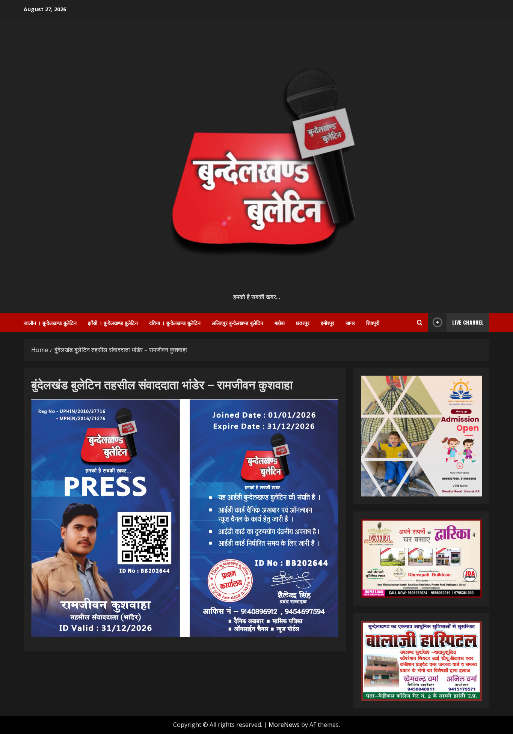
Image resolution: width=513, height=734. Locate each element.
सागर (350, 322)
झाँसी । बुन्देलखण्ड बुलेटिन (113, 322)
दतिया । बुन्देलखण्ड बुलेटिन (175, 322)
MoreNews (284, 724)
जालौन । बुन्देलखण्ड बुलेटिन (50, 322)
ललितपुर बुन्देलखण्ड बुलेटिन (237, 322)
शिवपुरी (372, 322)
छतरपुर (302, 322)
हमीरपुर (327, 322)
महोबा (280, 322)
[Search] (419, 322)
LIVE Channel (468, 322)
